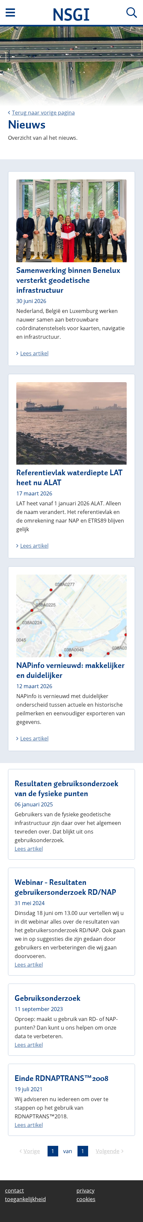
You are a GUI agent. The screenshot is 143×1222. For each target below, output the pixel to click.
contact (14, 1190)
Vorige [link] (32, 1151)
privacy (85, 1190)
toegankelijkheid (25, 1199)
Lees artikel (34, 353)
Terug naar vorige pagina (43, 112)
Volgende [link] (107, 1151)
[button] (24, 12)
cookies (85, 1199)
